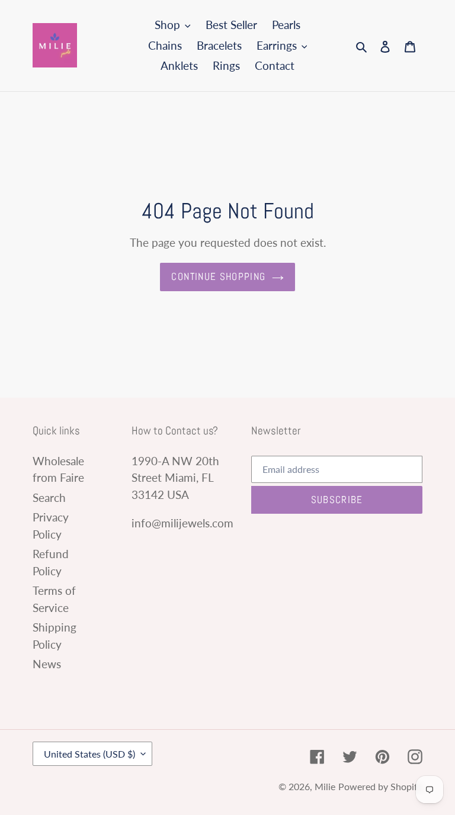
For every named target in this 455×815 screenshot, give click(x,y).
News (47, 664)
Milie (325, 786)
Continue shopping (218, 276)
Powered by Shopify (380, 786)
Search (49, 497)
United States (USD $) (89, 753)
